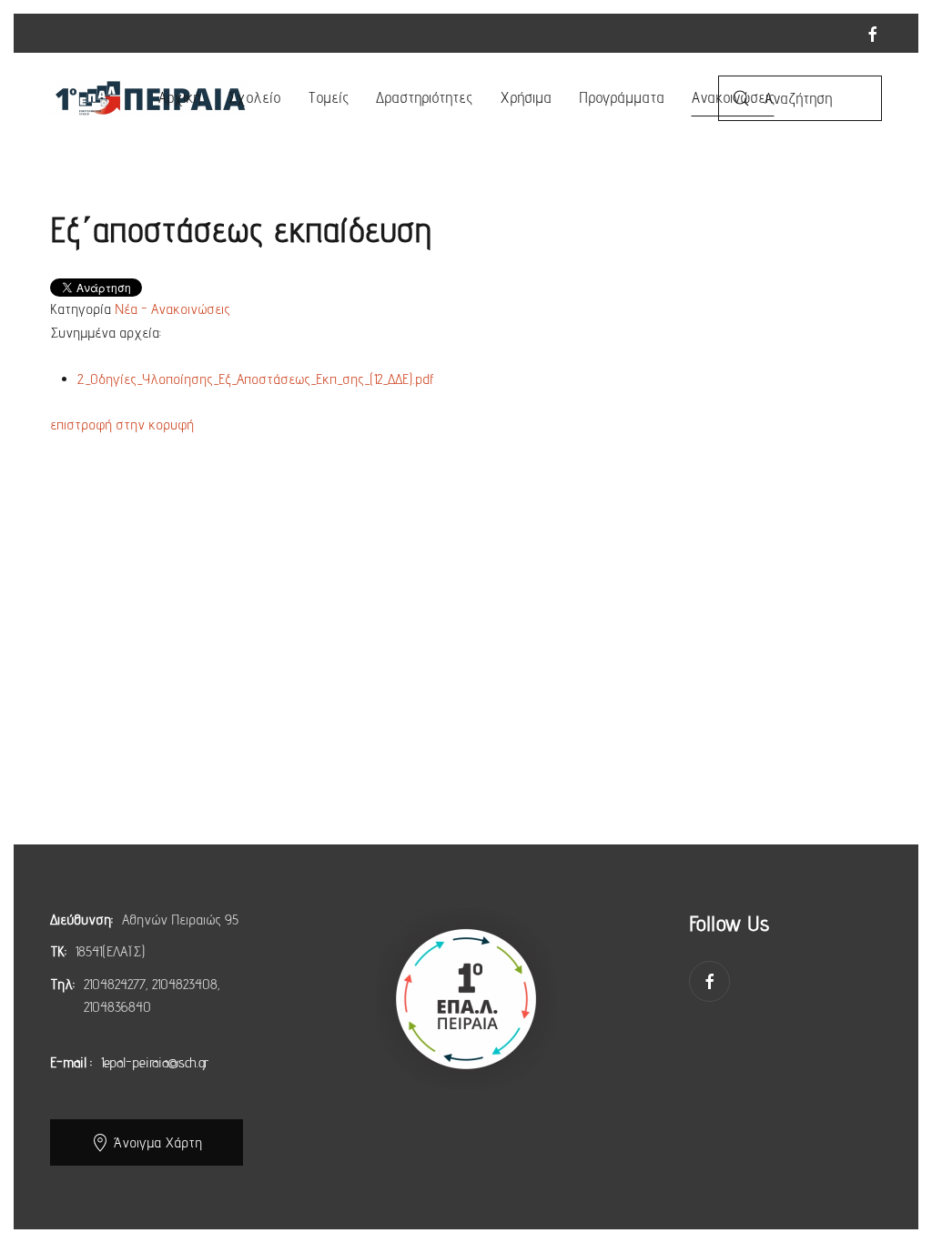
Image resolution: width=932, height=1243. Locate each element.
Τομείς (328, 97)
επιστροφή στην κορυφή (122, 424)
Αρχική (179, 97)
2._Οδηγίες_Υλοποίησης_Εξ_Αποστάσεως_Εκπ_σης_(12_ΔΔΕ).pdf (255, 379)
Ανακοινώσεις (733, 97)
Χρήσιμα (526, 97)
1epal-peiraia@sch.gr (154, 1062)
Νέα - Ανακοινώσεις (172, 309)
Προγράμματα (621, 97)
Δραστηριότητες (424, 97)
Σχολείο (254, 97)
